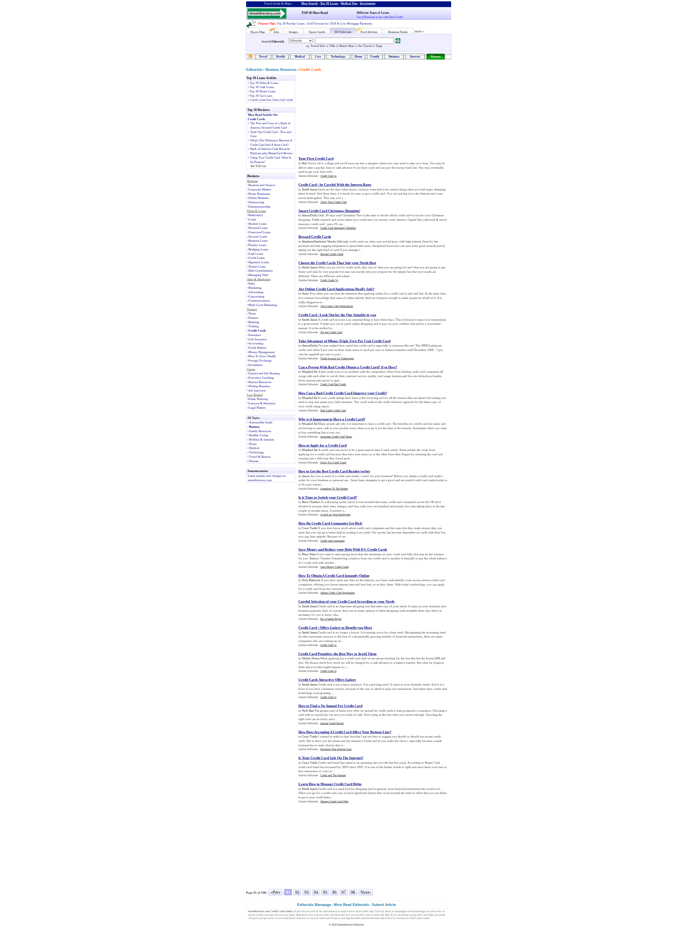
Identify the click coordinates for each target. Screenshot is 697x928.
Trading (254, 326)
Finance (253, 317)
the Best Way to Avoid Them (355, 654)
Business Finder (398, 32)
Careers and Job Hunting (264, 373)
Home (358, 56)
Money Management (262, 352)
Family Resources (260, 431)
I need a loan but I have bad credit (271, 99)
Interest (415, 56)
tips (265, 918)
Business (394, 56)
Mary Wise (309, 554)
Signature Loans (259, 262)
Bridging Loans (258, 249)
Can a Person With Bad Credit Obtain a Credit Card (338, 367)
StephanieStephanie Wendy (319, 241)
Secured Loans (258, 236)
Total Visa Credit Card (264, 132)
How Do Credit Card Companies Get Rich (330, 523)
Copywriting (256, 296)
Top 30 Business (258, 110)
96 (334, 892)
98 (353, 892)
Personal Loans (258, 227)
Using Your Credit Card (265, 157)
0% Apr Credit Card (331, 332)
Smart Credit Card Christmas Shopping (328, 211)
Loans (252, 219)
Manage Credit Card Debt (334, 801)
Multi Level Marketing (263, 305)
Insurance (255, 334)
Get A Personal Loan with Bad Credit (380, 17)
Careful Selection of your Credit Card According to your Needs (346, 601)
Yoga (379, 45)
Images (293, 32)
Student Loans (258, 223)
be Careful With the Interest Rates (345, 185)
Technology (338, 56)
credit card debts (425, 915)
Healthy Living (258, 435)
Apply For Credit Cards (333, 462)
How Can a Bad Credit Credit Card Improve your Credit (341, 393)
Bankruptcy (256, 215)
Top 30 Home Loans (263, 91)
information (329, 911)
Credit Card (307, 185)
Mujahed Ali (309, 371)
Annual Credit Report (332, 723)
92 (297, 892)
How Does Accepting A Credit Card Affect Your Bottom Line (344, 732)
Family (375, 56)
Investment (255, 364)
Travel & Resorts (259, 456)
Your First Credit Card (316, 158)
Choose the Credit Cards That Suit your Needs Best (337, 263)
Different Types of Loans (373, 12)
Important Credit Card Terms (336, 436)
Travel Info (318, 45)
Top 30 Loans (329, 3)
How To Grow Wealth (262, 356)
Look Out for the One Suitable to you (348, 315)
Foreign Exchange (260, 360)
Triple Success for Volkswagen (337, 358)
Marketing (255, 287)
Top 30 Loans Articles (261, 78)
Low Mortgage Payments (356, 23)
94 (316, 892)
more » (419, 31)
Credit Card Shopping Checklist (338, 227)
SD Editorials (343, 32)
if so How (388, 367)
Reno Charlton (311, 502)
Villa (332, 45)
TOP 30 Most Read (314, 13)
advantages (400, 911)
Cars (318, 56)
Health (280, 56)
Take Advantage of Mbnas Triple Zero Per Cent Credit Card (344, 341)
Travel (263, 56)
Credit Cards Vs (329, 280)
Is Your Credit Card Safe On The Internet (330, 758)
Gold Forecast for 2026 (321, 23)
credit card (263, 915)
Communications (259, 300)
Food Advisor (369, 32)
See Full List (258, 166)
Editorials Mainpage (314, 905)
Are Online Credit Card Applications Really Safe (335, 289)
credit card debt (381, 915)
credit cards (368, 911)
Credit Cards (310, 70)
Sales (252, 283)
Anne (305, 293)
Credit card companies (332, 540)
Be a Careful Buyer (330, 618)
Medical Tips (349, 3)
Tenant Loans (257, 266)
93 (306, 892)
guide (442, 915)
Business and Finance (262, 185)
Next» (365, 892)
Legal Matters (257, 407)
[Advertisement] (343, 113)
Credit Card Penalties (315, 654)
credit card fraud (331, 915)
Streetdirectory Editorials (350, 924)
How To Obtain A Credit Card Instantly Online (333, 576)
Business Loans (258, 240)
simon (306, 476)
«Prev (275, 892)
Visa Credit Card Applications (336, 306)
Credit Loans (257, 257)
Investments (367, 3)
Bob (304, 163)
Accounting (256, 343)
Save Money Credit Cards (334, 566)
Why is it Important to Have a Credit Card (330, 419)
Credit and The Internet (333, 775)
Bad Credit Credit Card (333, 410)
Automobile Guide (261, 422)
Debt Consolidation (261, 270)
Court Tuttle (309, 528)
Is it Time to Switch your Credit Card (326, 497)
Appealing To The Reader (334, 488)
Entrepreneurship (259, 206)
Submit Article (384, 905)
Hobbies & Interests (261, 439)
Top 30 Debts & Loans (264, 82)
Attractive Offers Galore (337, 680)
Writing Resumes (259, 386)
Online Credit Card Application (337, 592)
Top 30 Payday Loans (290, 23)
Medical (300, 56)
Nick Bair (308, 710)
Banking (254, 322)
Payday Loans (257, 245)
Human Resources (260, 382)
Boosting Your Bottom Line (335, 749)
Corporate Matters (260, 189)
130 (263, 892)
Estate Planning (258, 399)
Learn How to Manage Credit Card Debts (330, 784)
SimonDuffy (309, 215)
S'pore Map (257, 32)
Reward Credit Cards (314, 237)
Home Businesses (259, 193)
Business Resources (280, 70)
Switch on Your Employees (335, 514)
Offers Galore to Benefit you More (346, 628)
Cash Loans (256, 253)
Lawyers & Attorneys (262, 403)
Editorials (277, 41)
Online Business (258, 197)
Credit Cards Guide (419, 918)
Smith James (309, 189)
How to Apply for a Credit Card (322, 445)
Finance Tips (266, 23)
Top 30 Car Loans (261, 95)
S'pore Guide (317, 32)
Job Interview (257, 390)
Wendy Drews (310, 658)
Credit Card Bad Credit (333, 384)
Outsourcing (256, 202)
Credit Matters (257, 347)
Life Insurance (258, 339)
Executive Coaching (261, 377)
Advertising (256, 292)
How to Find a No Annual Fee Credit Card (330, 706)
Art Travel (364, 45)
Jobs (276, 32)
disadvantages (418, 911)
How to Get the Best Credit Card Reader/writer (334, 471)
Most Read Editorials (351, 905)
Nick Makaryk (311, 580)
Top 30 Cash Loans (262, 87)
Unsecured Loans (259, 232)
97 (343, 892)
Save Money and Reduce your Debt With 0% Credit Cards (342, 549)
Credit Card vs (328, 175)
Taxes (252, 313)
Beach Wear (347, 45)
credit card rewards (364, 918)
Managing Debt (258, 275)
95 (325, 892)
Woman (435, 56)
